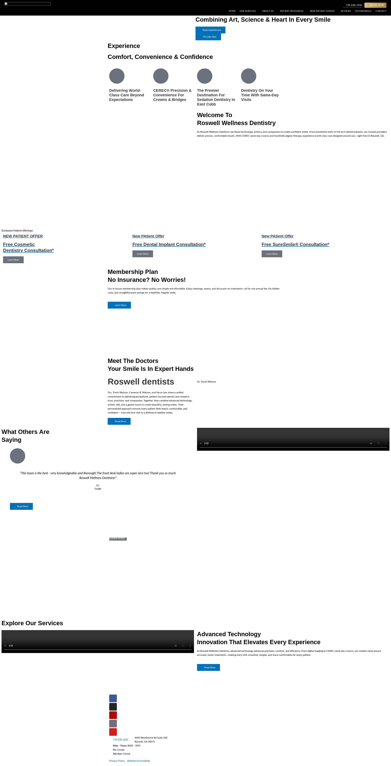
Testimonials (363, 11)
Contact (381, 11)
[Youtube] (113, 732)
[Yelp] (113, 715)
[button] (240, 386)
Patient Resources (292, 11)
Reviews (346, 11)
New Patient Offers (322, 11)
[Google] (113, 723)
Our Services (248, 11)
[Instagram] (113, 707)
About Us (268, 11)
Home (232, 11)
